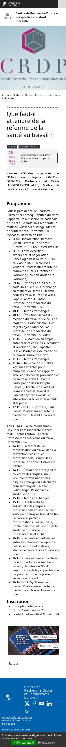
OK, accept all (25, 742)
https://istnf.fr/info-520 (28, 610)
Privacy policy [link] (46, 742)
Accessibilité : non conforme (17, 717)
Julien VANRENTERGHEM (42, 614)
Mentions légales (11, 720)
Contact (27, 720)
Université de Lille (11, 729)
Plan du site (8, 723)
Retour (14, 663)
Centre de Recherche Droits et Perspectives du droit (30, 95)
